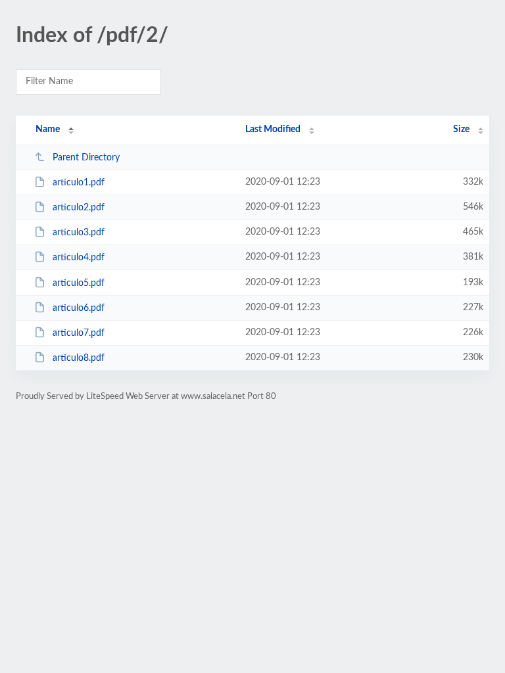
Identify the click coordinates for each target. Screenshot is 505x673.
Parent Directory (86, 157)
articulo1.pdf (79, 182)
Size (461, 129)
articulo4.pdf (79, 257)
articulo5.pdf (79, 283)
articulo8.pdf (79, 358)
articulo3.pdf (79, 232)
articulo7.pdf (79, 333)
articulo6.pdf (79, 308)
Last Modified (273, 129)
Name (48, 129)
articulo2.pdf (79, 207)
